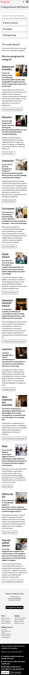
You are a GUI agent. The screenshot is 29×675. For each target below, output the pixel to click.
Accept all (5, 672)
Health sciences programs (10, 292)
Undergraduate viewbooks (14, 607)
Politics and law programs (9, 532)
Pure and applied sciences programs (12, 581)
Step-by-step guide (19, 619)
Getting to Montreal (5, 623)
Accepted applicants (6, 634)
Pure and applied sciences (6, 542)
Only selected (15, 672)
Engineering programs (9, 200)
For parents (4, 629)
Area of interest (11, 23)
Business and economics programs (12, 109)
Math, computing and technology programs (14, 438)
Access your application (20, 618)
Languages (7, 349)
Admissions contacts (19, 623)
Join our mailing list (5, 621)
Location (8, 29)
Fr (23, 2)
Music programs (7, 486)
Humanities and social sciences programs (14, 341)
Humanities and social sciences (7, 303)
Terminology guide (5, 637)
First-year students (5, 635)
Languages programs (8, 389)
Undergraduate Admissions (14, 7)
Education (7, 117)
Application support (19, 621)
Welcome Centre (5, 618)
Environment (8, 208)
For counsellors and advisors (6, 632)
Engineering (8, 160)
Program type (10, 35)
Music (5, 446)
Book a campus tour (6, 619)
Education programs (8, 153)
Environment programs (9, 246)
